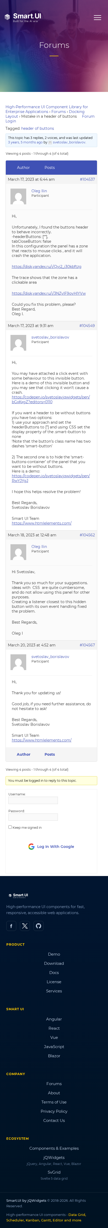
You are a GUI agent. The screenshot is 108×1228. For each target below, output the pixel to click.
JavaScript (54, 1046)
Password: (16, 811)
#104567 (87, 645)
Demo (54, 954)
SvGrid (54, 1172)
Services (54, 990)
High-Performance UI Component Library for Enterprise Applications (47, 109)
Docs (54, 972)
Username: (17, 794)
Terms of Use (54, 1102)
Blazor (54, 1055)
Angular (54, 1019)
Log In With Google (55, 846)
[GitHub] (39, 926)
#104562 (87, 535)
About (54, 1092)
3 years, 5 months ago (25, 142)
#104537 (87, 179)
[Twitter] (25, 926)
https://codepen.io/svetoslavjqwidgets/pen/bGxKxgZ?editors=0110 (51, 399)
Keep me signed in (27, 828)
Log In (37, 864)
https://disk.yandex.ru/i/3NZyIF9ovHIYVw (49, 293)
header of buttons (37, 128)
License (54, 981)
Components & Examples (54, 1148)
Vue (54, 1037)
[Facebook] (11, 926)
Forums (58, 111)
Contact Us (54, 1120)
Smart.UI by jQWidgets (26, 1200)
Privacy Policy (54, 1111)
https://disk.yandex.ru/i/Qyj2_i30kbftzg (47, 266)
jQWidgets (54, 1157)
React (54, 1028)
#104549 (87, 325)
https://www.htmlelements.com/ (42, 523)
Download (54, 963)
